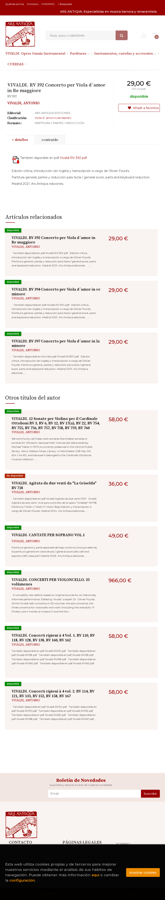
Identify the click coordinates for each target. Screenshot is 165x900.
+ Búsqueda (65, 4)
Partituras (78, 53)
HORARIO (48, 4)
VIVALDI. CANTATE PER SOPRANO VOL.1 (48, 535)
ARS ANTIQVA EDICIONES (52, 113)
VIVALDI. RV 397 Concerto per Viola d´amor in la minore (56, 343)
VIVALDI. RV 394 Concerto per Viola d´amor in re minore (56, 292)
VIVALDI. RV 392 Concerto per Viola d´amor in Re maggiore (53, 240)
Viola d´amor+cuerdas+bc (53, 117)
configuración (22, 880)
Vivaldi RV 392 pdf (73, 158)
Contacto (32, 4)
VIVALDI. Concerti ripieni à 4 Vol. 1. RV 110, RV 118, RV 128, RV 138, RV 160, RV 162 (53, 638)
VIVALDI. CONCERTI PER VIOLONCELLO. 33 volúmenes (51, 582)
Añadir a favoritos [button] (145, 108)
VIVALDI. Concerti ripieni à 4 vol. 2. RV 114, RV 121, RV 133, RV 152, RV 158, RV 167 (53, 694)
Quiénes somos (14, 4)
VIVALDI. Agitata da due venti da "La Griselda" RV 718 (54, 485)
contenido (49, 140)
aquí (95, 875)
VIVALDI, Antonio (23, 103)
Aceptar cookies (142, 872)
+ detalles (20, 140)
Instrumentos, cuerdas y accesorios (124, 53)
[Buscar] (122, 35)
